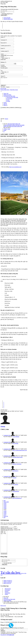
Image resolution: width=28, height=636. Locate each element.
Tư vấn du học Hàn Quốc (9, 96)
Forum (4, 102)
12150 (4, 513)
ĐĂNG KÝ (3, 85)
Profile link (3, 59)
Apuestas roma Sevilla (17, 457)
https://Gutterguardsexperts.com (19, 450)
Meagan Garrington (16, 464)
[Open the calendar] (15, 63)
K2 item (8, 101)
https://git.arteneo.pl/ (17, 498)
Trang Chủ (5, 93)
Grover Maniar (15, 436)
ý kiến (6, 129)
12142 (4, 503)
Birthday (3, 62)
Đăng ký (5, 105)
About (3, 76)
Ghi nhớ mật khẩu (7, 563)
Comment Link (7, 435)
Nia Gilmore (15, 484)
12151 (4, 514)
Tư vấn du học (11, 572)
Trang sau (5, 516)
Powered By (7, 634)
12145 (4, 507)
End (4, 517)
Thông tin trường (7, 94)
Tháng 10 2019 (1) (7, 580)
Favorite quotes (4, 68)
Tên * (15, 526)
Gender (2, 56)
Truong (6, 118)
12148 (4, 511)
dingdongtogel (15, 491)
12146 (4, 508)
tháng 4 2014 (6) (7, 583)
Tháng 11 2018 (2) (7, 581)
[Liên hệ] (10, 626)
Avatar (2, 54)
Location (3, 65)
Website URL (17, 529)
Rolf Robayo (15, 470)
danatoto (14, 477)
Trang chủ (5, 598)
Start (4, 500)
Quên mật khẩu (6, 17)
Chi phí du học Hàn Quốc (12, 97)
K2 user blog (9, 98)
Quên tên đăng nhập (8, 19)
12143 (4, 504)
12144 (4, 505)
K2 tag (7, 100)
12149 (4, 512)
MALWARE (15, 443)
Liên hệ (5, 103)
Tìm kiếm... (3, 87)
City (2, 70)
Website (2, 73)
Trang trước (6, 501)
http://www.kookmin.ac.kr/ (15, 166)
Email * (16, 528)
